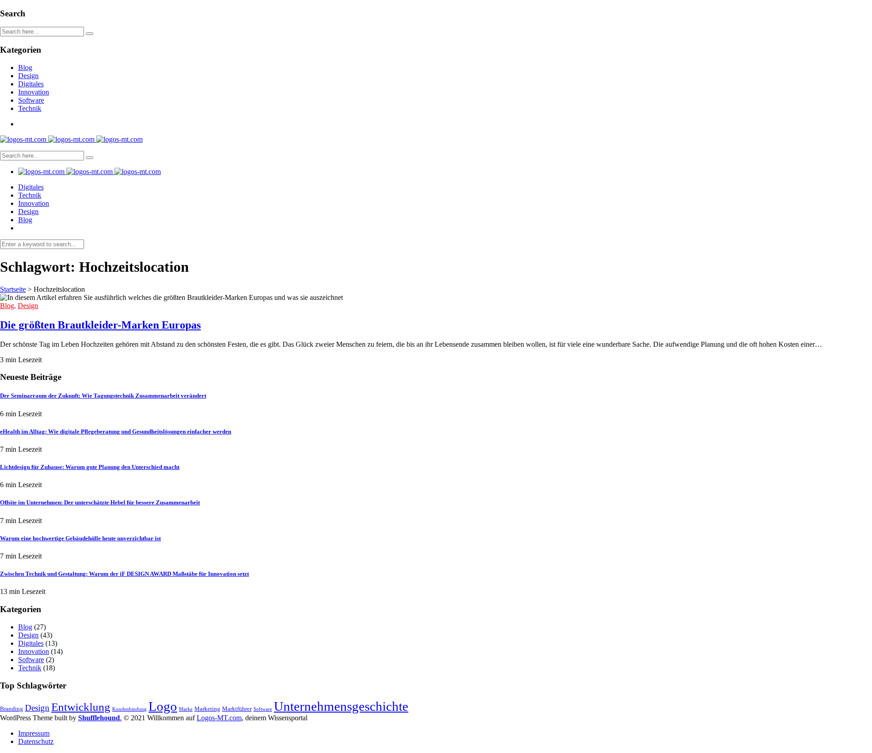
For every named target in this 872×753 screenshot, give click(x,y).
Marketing (207, 708)
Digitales (31, 84)
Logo (163, 706)
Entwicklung (80, 707)
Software (31, 100)
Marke (186, 709)
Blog (25, 67)
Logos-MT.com (219, 718)
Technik (29, 108)
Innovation (33, 92)
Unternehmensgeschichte (341, 706)
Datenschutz (36, 741)
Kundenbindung (129, 709)
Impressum (34, 733)
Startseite (13, 289)
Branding (11, 708)
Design (28, 76)
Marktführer (237, 708)
